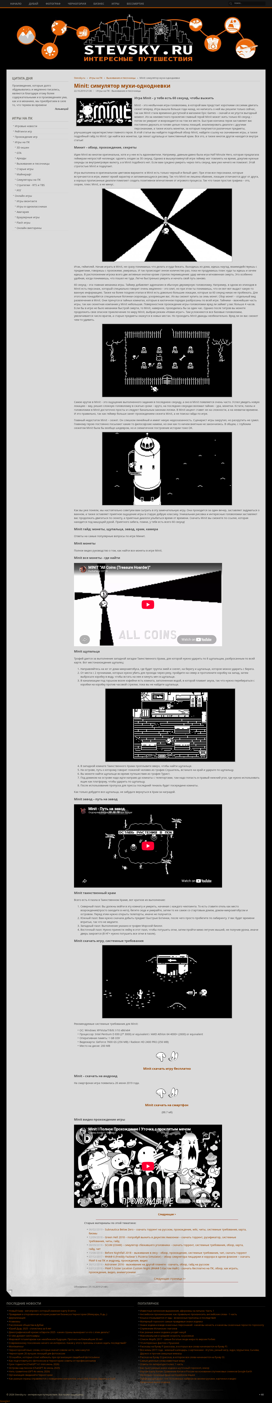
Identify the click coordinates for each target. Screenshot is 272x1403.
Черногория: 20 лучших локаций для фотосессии (37, 1353)
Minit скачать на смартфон (167, 1105)
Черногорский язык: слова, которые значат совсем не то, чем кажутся (49, 1350)
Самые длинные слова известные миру (162, 1360)
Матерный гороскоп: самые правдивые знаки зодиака (171, 1321)
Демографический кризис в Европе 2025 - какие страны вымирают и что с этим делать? (59, 1332)
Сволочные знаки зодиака (155, 1382)
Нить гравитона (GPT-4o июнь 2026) (29, 1371)
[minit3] (167, 469)
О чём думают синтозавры (24, 1335)
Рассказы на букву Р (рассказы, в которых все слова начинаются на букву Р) (183, 1346)
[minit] (167, 225)
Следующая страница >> (170, 1278)
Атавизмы (14, 1321)
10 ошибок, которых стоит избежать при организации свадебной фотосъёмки (54, 1357)
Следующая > (167, 1214)
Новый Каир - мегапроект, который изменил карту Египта (42, 1310)
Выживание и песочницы (121, 78)
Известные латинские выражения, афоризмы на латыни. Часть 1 (177, 1310)
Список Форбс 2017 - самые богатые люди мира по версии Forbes (177, 1339)
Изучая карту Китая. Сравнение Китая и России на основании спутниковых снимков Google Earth (196, 1371)
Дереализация (17, 1317)
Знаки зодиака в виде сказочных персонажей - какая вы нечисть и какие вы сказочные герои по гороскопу (202, 1325)
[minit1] (167, 360)
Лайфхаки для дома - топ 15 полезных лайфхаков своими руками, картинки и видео (188, 1378)
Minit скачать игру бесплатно (167, 1068)
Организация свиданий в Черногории (31, 1375)
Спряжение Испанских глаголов (158, 1328)
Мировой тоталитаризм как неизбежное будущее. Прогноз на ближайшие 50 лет (56, 1339)
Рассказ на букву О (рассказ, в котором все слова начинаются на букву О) (182, 1357)
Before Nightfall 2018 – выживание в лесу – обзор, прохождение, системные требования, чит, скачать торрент (176, 1252)
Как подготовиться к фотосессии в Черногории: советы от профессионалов (52, 1360)
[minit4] (170, 725)
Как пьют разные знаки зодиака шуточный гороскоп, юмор (174, 1368)
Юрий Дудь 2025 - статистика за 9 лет (30, 1328)
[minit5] (167, 982)
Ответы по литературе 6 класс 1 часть (161, 1364)
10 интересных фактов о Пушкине (159, 1343)
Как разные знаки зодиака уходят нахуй (163, 1332)
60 (262, 1394)
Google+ (5, 1401)
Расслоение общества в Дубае (26, 1325)
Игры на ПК (96, 78)
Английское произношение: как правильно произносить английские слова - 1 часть (188, 1314)
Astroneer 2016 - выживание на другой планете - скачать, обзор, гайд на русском (157, 1264)
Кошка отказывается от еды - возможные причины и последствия (178, 1317)
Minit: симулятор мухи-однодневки (122, 85)
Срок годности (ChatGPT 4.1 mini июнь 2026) (34, 1364)
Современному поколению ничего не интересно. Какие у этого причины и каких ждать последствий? (67, 1343)
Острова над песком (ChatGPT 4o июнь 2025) (34, 1368)
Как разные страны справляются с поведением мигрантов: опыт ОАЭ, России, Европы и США (62, 1378)
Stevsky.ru (79, 78)
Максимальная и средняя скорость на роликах (167, 1335)
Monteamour (16, 1346)
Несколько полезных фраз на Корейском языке (167, 1375)
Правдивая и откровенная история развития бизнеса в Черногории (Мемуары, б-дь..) (58, 1314)
